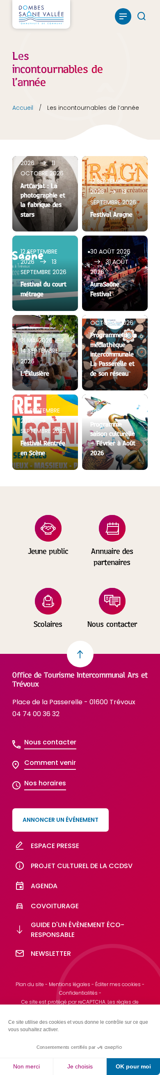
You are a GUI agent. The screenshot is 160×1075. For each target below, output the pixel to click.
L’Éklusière (35, 373)
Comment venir (50, 762)
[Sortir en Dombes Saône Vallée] (41, 14)
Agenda (44, 886)
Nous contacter (50, 742)
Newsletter (51, 953)
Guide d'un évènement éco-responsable (77, 929)
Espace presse (55, 845)
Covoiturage (55, 906)
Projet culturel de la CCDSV (82, 866)
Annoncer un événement (60, 820)
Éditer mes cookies (118, 984)
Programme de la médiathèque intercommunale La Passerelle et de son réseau (113, 354)
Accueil (22, 108)
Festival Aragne (111, 214)
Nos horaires (45, 783)
